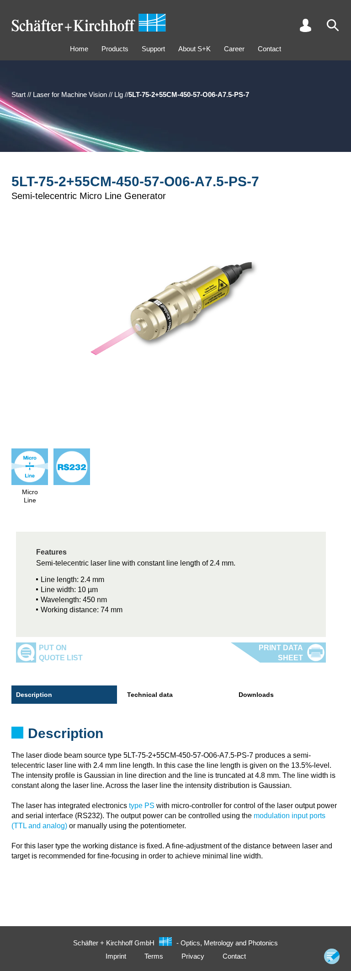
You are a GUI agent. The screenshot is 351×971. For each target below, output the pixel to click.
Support (153, 49)
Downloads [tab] (256, 694)
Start (18, 94)
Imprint (116, 956)
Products (114, 49)
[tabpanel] (175, 736)
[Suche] (333, 25)
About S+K (194, 49)
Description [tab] (34, 694)
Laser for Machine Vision (70, 94)
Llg (118, 94)
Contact (269, 49)
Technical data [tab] (150, 694)
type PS (141, 805)
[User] (305, 25)
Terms (153, 956)
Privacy (192, 956)
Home (79, 49)
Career (234, 49)
